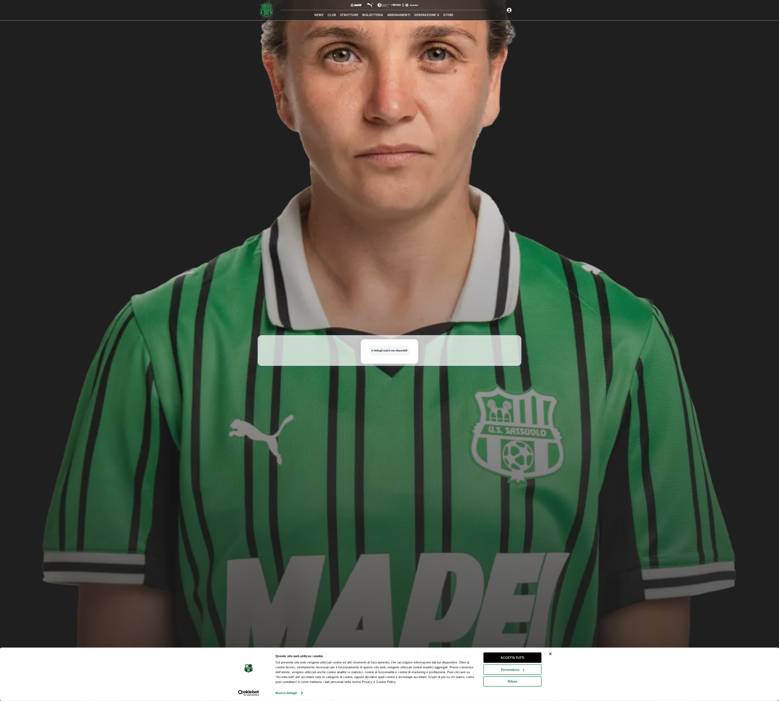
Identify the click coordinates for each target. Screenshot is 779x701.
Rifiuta (512, 681)
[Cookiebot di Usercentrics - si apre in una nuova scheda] (248, 693)
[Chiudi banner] (550, 653)
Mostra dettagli (286, 693)
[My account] (509, 10)
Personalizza (510, 669)
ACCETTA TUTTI (512, 657)
